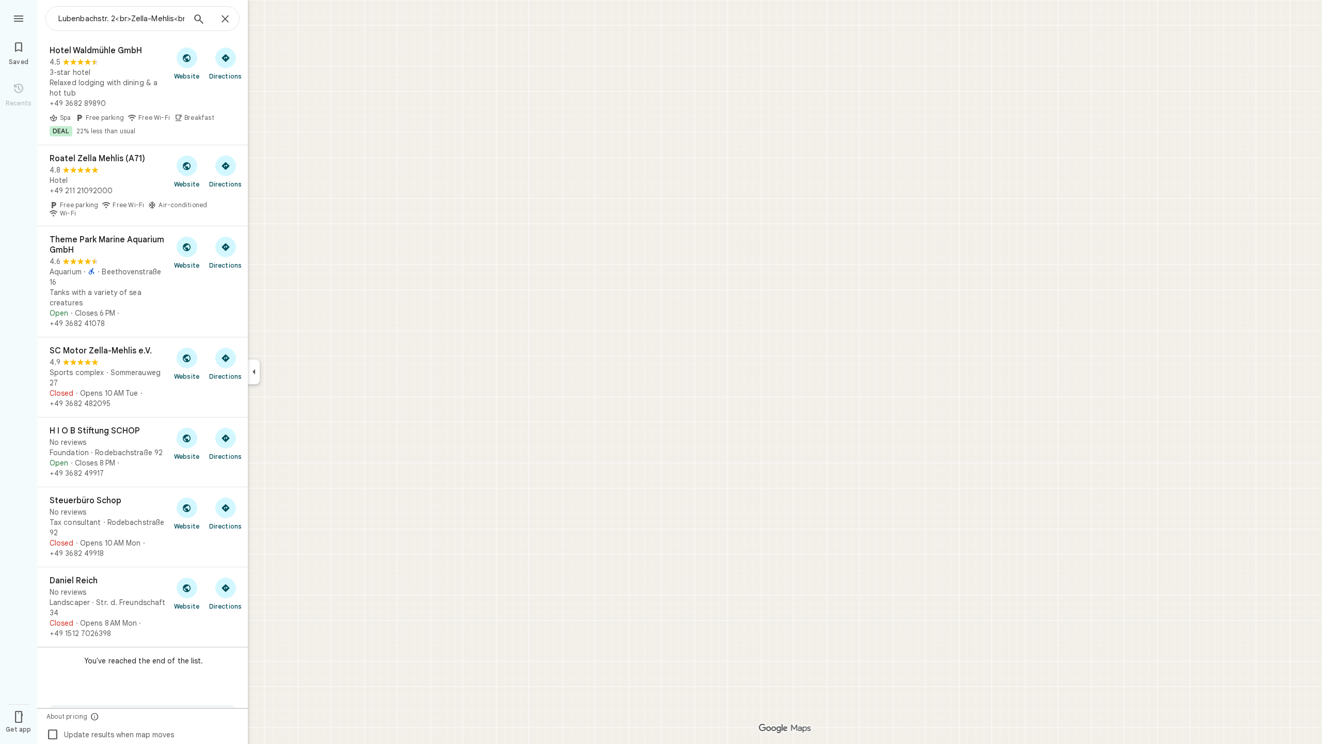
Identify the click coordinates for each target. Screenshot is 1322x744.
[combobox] (121, 18)
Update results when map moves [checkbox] (110, 735)
